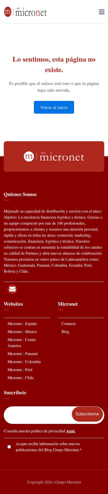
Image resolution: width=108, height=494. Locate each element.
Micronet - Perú (20, 369)
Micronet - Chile (21, 377)
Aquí (70, 431)
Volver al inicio (54, 107)
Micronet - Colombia (24, 361)
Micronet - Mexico (22, 331)
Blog (65, 331)
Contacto (69, 323)
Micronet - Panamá (23, 353)
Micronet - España (22, 323)
